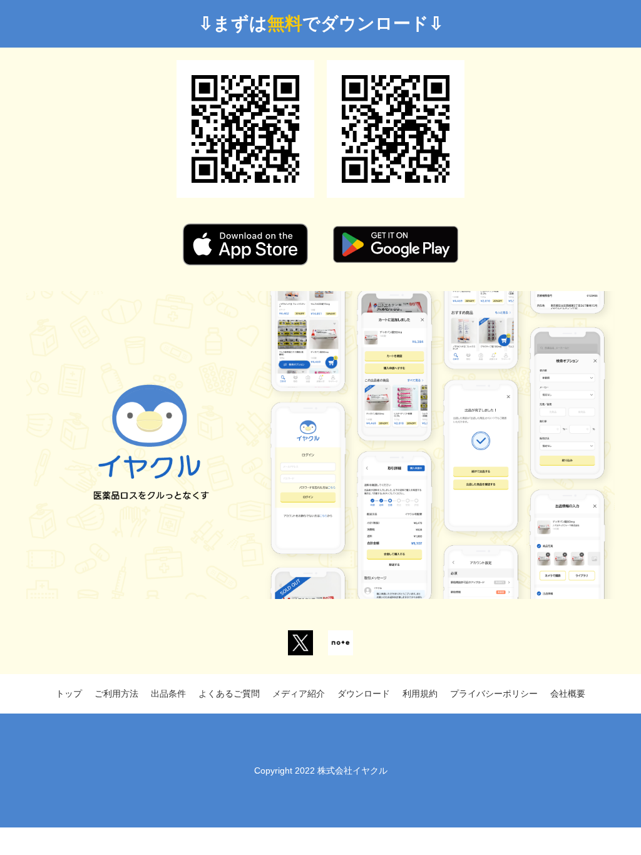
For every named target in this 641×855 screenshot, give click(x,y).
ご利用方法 (116, 694)
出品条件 (168, 694)
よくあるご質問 (229, 694)
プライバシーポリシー (494, 694)
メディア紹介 (298, 694)
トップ (69, 694)
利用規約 (420, 694)
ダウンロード (363, 694)
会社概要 (567, 694)
